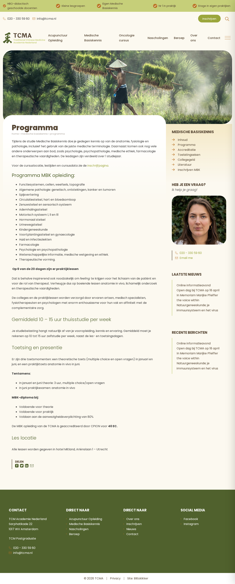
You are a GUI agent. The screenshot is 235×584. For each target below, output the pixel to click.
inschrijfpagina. (98, 165)
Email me (186, 258)
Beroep (179, 38)
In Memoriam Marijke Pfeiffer (197, 295)
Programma (186, 145)
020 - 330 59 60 (18, 19)
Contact (214, 38)
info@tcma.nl (46, 19)
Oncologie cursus (126, 37)
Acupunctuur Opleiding (57, 37)
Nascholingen (158, 38)
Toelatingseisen (189, 155)
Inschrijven (209, 19)
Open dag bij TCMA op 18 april (198, 290)
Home (15, 133)
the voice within (188, 300)
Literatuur (185, 165)
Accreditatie (187, 150)
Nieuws (131, 529)
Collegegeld (186, 160)
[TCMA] (24, 37)
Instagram (191, 524)
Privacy (115, 578)
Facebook (191, 519)
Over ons (193, 37)
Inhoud (182, 140)
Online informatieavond (194, 285)
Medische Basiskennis (93, 37)
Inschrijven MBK (189, 170)
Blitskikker (141, 578)
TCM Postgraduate (22, 538)
